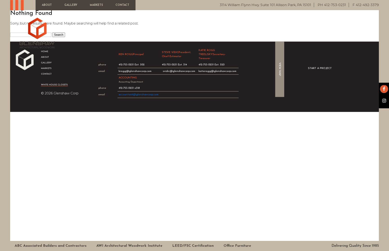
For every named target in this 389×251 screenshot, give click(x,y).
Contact (122, 5)
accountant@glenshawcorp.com (138, 94)
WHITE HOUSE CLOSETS (54, 85)
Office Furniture (237, 246)
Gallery (70, 5)
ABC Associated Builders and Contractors (50, 246)
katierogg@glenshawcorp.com (217, 71)
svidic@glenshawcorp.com (179, 71)
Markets (96, 5)
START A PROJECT (320, 68)
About (47, 5)
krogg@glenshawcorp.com (135, 71)
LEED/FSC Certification (193, 246)
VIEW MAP (279, 69)
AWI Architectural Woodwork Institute (129, 246)
